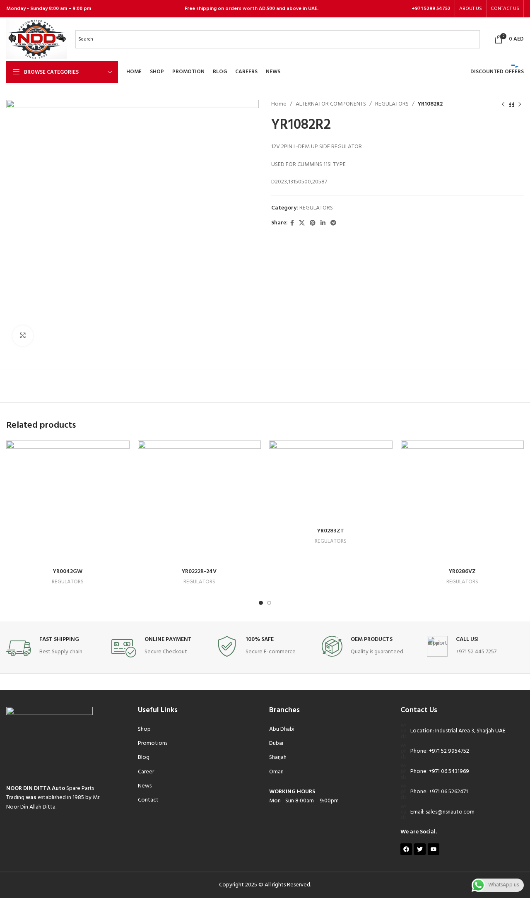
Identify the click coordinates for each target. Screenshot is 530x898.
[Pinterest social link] (312, 223)
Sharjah (278, 757)
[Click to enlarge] (22, 335)
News (145, 786)
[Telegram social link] (333, 223)
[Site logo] (36, 39)
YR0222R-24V (199, 571)
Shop (144, 729)
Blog (143, 757)
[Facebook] (406, 849)
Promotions (152, 743)
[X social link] (301, 223)
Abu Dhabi (281, 729)
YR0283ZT (330, 531)
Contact (148, 800)
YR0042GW (67, 571)
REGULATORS (392, 104)
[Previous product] (503, 104)
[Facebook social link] (292, 223)
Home (279, 104)
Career (146, 772)
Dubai (276, 743)
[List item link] (461, 751)
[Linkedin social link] (323, 223)
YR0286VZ (462, 571)
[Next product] (520, 104)
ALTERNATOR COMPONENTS (331, 104)
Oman (276, 772)
